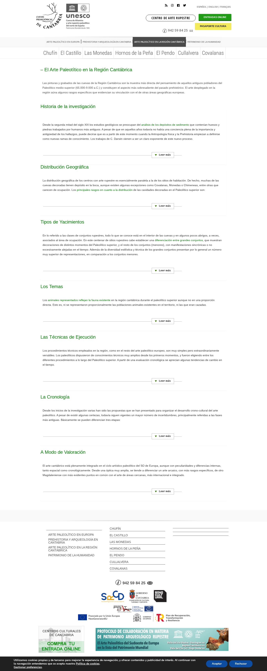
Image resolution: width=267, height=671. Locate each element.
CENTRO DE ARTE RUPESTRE (170, 18)
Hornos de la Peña (125, 548)
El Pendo (117, 555)
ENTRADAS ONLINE (215, 17)
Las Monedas (120, 542)
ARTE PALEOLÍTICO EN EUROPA (71, 534)
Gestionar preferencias (28, 667)
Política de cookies (87, 664)
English (213, 7)
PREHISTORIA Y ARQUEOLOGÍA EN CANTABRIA (73, 541)
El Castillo (119, 535)
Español (202, 7)
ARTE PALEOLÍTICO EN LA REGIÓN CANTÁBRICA (72, 549)
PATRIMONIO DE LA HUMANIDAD (71, 555)
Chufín (115, 528)
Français (225, 7)
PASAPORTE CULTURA (213, 26)
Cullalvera (119, 562)
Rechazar (241, 664)
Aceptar (217, 664)
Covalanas (118, 568)
